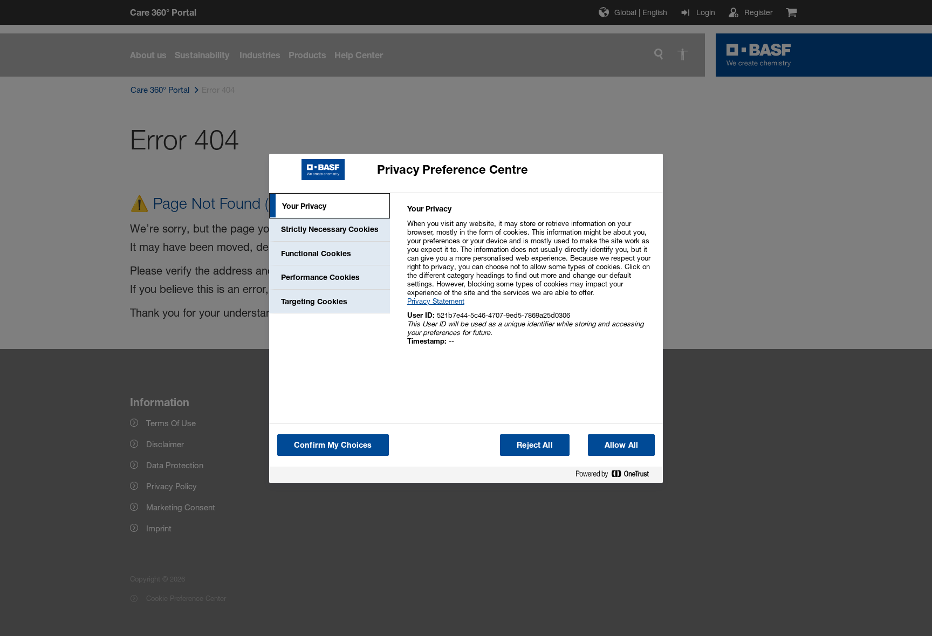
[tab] (329, 206)
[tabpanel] (530, 281)
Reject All (534, 444)
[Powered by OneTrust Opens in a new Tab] (616, 476)
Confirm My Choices (333, 444)
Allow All (621, 444)
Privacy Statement (435, 301)
